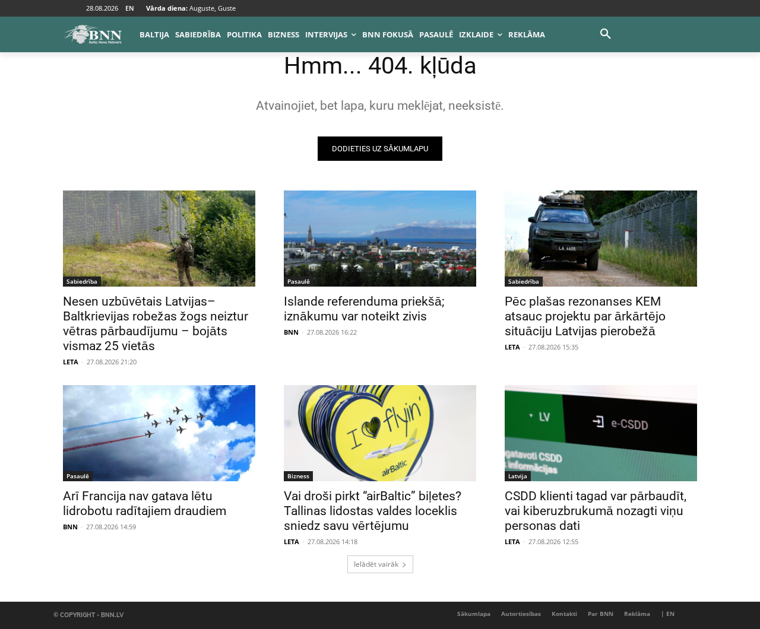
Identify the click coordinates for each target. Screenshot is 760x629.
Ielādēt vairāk (376, 564)
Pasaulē (298, 281)
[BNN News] (92, 34)
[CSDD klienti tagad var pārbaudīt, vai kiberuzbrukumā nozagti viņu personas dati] (601, 433)
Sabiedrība (81, 281)
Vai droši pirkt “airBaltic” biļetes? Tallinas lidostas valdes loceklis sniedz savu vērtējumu (372, 511)
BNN (291, 332)
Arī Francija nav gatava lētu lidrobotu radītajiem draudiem (144, 503)
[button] (605, 34)
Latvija (517, 476)
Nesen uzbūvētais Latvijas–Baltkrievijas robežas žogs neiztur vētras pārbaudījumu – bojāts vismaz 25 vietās (155, 323)
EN (129, 8)
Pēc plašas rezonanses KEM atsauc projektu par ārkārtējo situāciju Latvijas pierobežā (585, 316)
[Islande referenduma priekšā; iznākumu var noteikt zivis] (380, 238)
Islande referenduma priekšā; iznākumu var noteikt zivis (364, 308)
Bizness (298, 476)
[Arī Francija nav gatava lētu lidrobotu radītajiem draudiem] (159, 433)
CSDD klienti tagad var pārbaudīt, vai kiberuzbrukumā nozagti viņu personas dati (595, 511)
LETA (70, 361)
